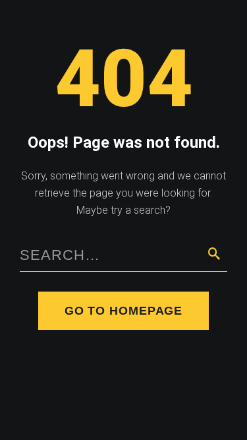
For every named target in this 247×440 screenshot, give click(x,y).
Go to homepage (124, 310)
